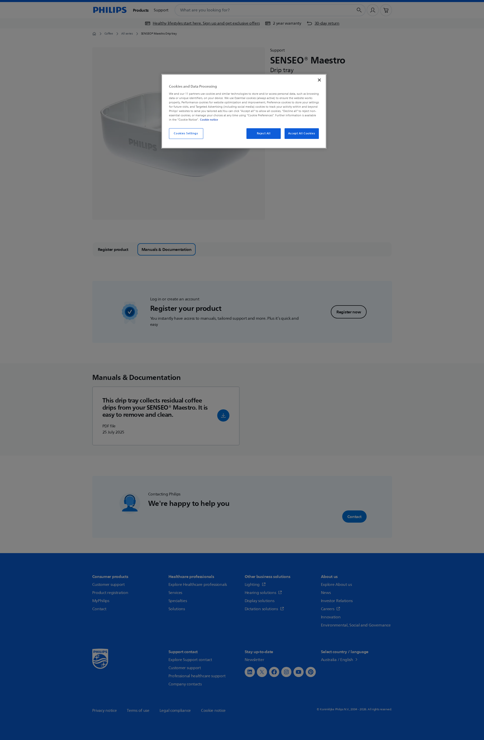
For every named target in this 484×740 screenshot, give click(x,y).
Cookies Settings (186, 133)
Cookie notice (209, 119)
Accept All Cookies (301, 133)
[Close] (319, 80)
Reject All (264, 133)
